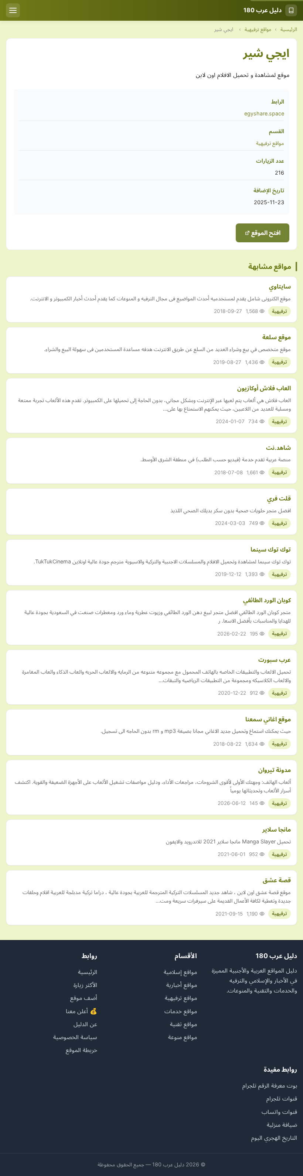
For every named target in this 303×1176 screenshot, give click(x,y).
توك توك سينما (271, 549)
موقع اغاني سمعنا (268, 719)
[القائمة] (13, 10)
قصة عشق (277, 880)
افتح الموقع (265, 232)
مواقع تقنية (183, 1024)
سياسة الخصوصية (75, 1037)
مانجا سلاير (276, 829)
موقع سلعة (276, 337)
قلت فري (279, 498)
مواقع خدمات (180, 1011)
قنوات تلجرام (281, 1098)
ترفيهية (279, 311)
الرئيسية (288, 29)
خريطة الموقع (81, 1050)
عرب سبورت (274, 659)
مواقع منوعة (182, 1037)
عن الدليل (85, 1024)
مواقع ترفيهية (258, 29)
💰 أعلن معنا (81, 1011)
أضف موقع (83, 997)
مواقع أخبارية (181, 984)
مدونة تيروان (274, 770)
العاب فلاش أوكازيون (264, 388)
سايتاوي (280, 286)
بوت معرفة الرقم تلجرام (269, 1085)
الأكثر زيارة (85, 984)
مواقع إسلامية (180, 971)
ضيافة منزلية (282, 1124)
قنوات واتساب (279, 1111)
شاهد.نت (278, 447)
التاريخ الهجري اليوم (274, 1137)
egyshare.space (264, 113)
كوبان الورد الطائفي (267, 600)
